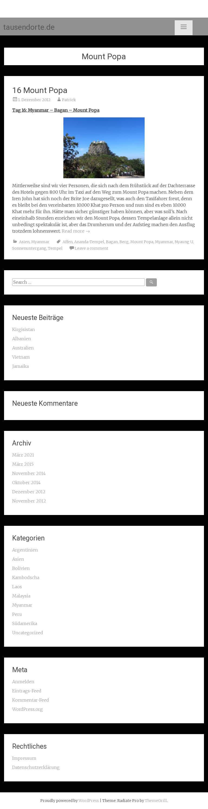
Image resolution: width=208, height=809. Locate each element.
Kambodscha (25, 577)
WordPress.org (27, 709)
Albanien (21, 338)
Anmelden (23, 681)
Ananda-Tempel (89, 241)
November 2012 (29, 501)
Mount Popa (141, 241)
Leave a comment (91, 248)
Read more (76, 231)
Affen (68, 241)
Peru (17, 614)
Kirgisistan (23, 329)
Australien (23, 348)
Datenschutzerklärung (36, 767)
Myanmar (40, 241)
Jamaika (20, 366)
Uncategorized (27, 632)
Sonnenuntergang (29, 248)
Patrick (69, 99)
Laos (17, 586)
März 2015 (23, 464)
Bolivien (21, 568)
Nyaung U (184, 241)
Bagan (112, 241)
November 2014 (29, 473)
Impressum (24, 758)
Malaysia (21, 596)
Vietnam (21, 357)
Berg (124, 241)
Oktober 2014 (26, 482)
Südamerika (24, 623)
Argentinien (25, 550)
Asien (24, 241)
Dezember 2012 (29, 491)
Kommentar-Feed (30, 700)
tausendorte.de (29, 27)
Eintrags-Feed (26, 691)
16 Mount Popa (39, 90)
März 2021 (23, 455)
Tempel (55, 248)
